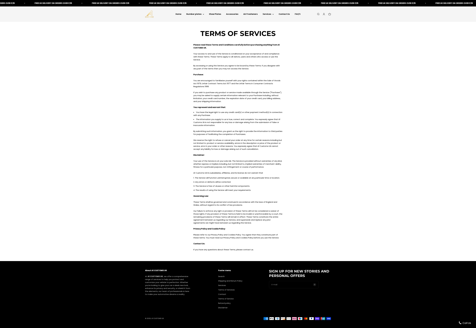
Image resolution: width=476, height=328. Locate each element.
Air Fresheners (250, 14)
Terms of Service (226, 298)
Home (178, 14)
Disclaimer (223, 307)
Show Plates (215, 14)
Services (267, 14)
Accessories (232, 14)
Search (221, 276)
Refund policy (224, 303)
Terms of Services (226, 289)
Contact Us (284, 14)
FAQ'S (297, 14)
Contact (222, 294)
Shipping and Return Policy (230, 281)
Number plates (194, 14)
